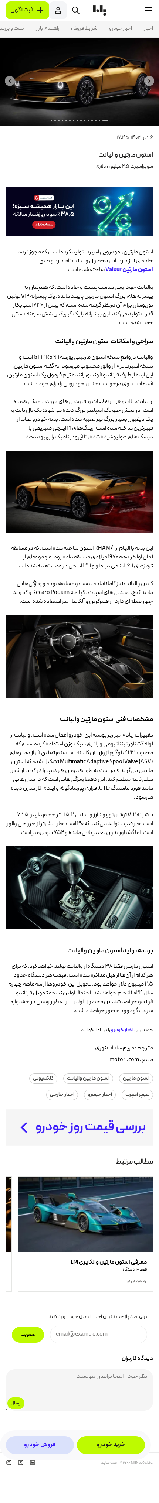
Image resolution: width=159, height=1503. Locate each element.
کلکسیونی (43, 1078)
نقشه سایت (109, 1463)
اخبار (148, 28)
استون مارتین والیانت (88, 1078)
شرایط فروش (84, 28)
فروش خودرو (40, 1445)
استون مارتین (136, 1078)
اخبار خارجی (62, 1095)
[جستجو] (76, 10)
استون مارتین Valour (129, 270)
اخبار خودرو (120, 28)
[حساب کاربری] (58, 10)
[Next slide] (10, 81)
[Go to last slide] (149, 81)
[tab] (105, 120)
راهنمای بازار (47, 28)
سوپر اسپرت (137, 1095)
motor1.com (124, 1060)
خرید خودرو (111, 1445)
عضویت (28, 1334)
